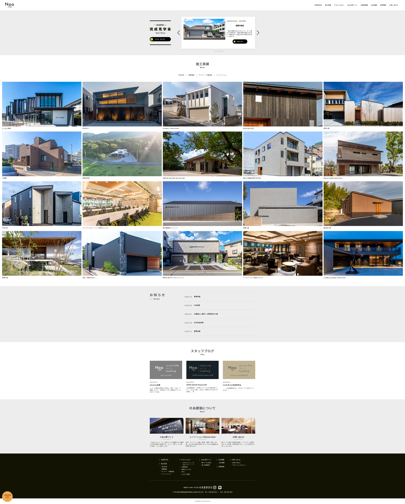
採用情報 (383, 5)
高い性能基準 (206, 465)
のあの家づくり (352, 5)
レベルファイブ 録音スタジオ (253, 277)
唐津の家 (326, 128)
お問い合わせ (393, 5)
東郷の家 (5, 277)
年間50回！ (185, 467)
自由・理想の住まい (89, 277)
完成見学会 (318, 5)
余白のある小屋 (248, 128)
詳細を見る (240, 44)
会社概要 (374, 5)
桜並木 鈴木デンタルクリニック (173, 277)
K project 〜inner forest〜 (171, 128)
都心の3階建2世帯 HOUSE (252, 178)
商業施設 (191, 75)
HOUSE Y (85, 128)
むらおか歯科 (6, 128)
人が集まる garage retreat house (335, 277)
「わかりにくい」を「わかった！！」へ (188, 463)
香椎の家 (246, 228)
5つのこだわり (339, 5)
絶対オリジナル (186, 469)
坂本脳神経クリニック (170, 228)
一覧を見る (156, 299)
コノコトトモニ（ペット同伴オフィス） (95, 228)
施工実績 (328, 5)
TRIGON (5, 228)
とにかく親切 (186, 474)
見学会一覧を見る (160, 39)
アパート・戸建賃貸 (205, 75)
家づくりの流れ (206, 462)
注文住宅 (181, 75)
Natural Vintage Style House (333, 178)
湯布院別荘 (86, 178)
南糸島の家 (327, 228)
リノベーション (221, 75)
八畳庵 (4, 178)
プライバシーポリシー (239, 465)
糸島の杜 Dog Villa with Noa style (174, 178)
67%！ (184, 472)
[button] (258, 32)
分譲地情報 (364, 5)
